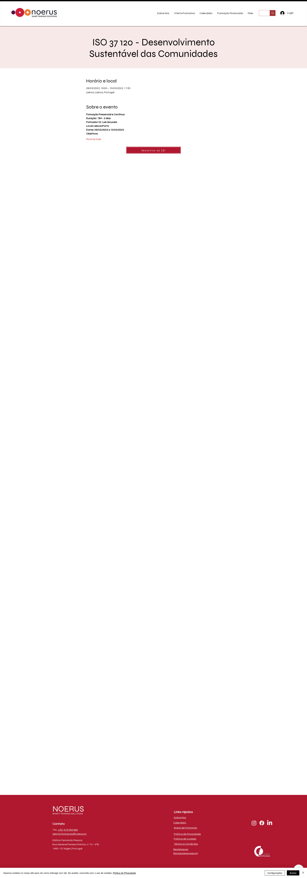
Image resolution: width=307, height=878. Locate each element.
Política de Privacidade (124, 872)
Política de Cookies (185, 839)
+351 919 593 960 (68, 830)
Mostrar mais (93, 139)
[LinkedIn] (270, 823)
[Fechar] (303, 872)
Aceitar (293, 872)
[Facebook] (262, 823)
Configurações (275, 872)
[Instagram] (254, 823)
